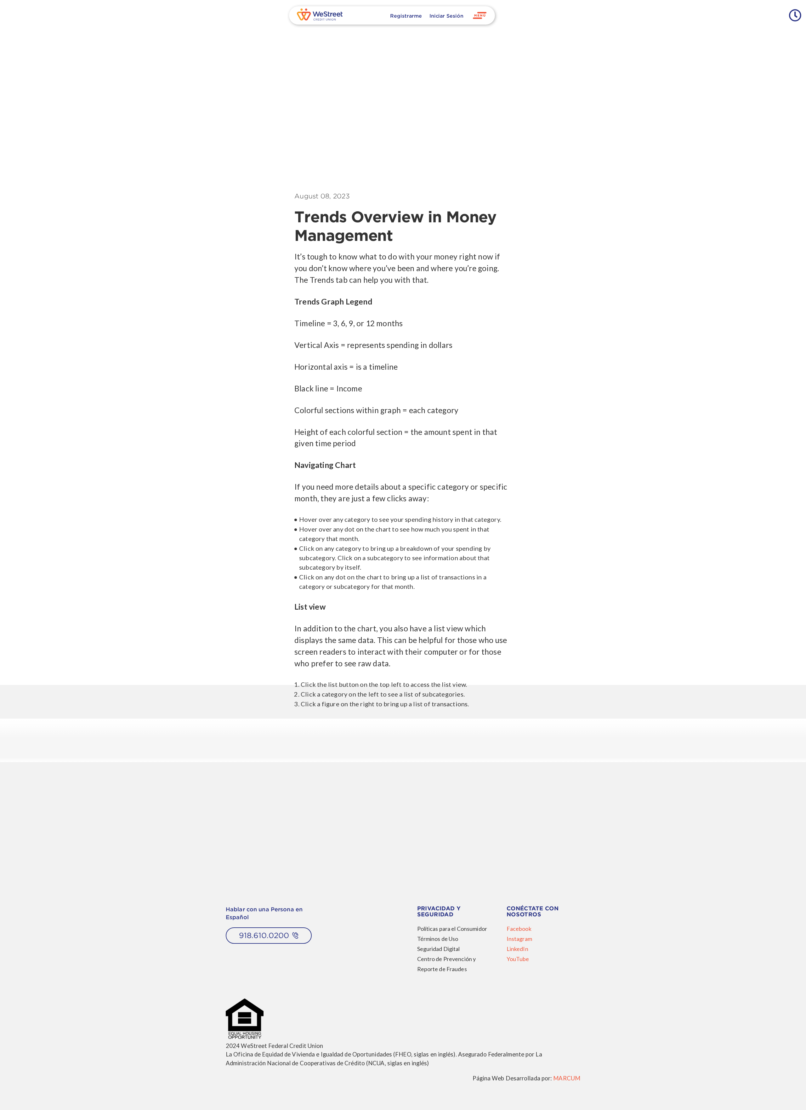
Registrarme (406, 16)
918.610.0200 (264, 935)
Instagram (519, 938)
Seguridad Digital (438, 948)
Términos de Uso (437, 938)
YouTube (518, 958)
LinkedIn (517, 948)
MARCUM (566, 1078)
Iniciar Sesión (446, 16)
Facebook (519, 928)
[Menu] (480, 15)
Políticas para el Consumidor (452, 928)
